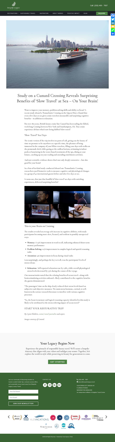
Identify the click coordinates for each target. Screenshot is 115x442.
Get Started (57, 362)
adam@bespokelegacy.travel (86, 382)
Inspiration (44, 13)
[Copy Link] (113, 30)
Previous (8, 417)
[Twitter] (113, 19)
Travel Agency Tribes (68, 436)
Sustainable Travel (27, 13)
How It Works (58, 13)
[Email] (113, 26)
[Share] (113, 34)
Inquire (101, 13)
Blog (85, 13)
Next (106, 417)
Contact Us (47, 379)
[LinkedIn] (113, 23)
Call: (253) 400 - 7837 (99, 5)
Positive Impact (73, 13)
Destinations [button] (12, 13)
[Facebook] (113, 15)
